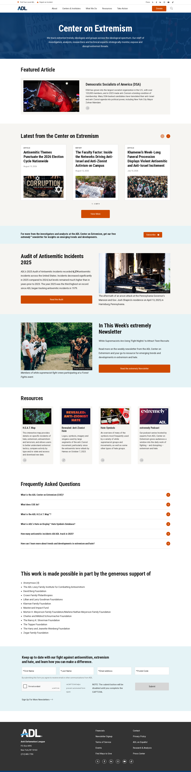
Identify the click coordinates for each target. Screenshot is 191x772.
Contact (136, 730)
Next (168, 136)
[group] (95, 172)
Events (99, 748)
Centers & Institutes (71, 8)
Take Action (122, 8)
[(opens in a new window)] (98, 761)
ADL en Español (140, 742)
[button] (171, 8)
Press (148, 2)
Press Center (139, 753)
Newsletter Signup (104, 736)
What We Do (91, 8)
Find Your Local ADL (27, 2)
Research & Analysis (142, 748)
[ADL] (23, 9)
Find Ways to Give (104, 753)
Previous (162, 136)
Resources (107, 8)
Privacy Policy (139, 736)
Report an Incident (46, 2)
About (54, 8)
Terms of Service (103, 742)
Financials (100, 730)
